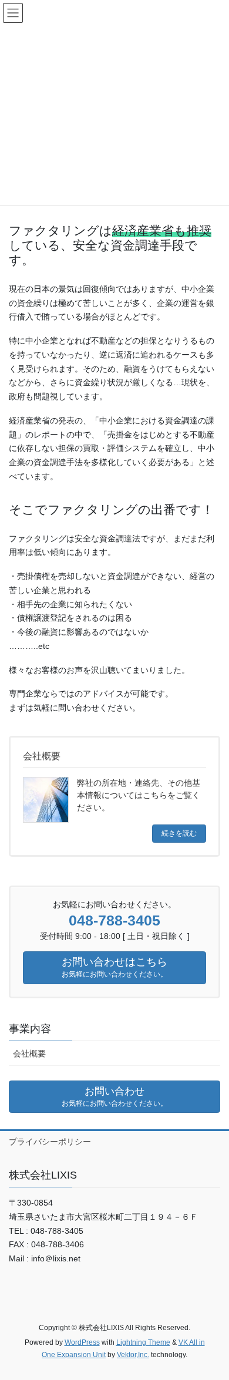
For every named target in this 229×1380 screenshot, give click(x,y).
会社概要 (29, 1053)
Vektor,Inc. (133, 1355)
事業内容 (30, 1029)
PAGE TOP (212, 1328)
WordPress (82, 1342)
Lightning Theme (143, 1342)
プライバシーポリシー (50, 1141)
